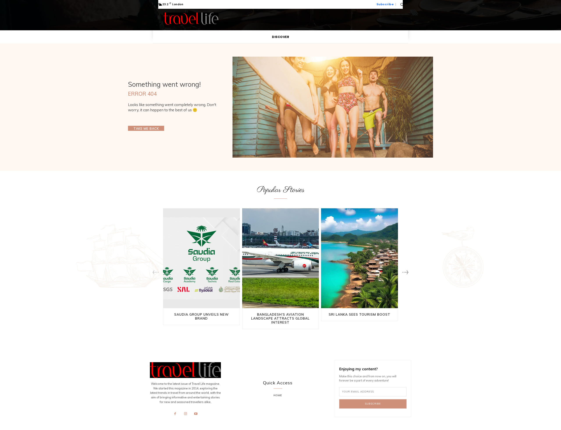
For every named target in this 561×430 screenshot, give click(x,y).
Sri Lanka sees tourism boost (359, 314)
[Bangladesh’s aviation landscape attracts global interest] (280, 258)
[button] (402, 4)
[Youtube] (196, 414)
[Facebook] (175, 414)
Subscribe (373, 403)
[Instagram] (185, 414)
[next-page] (405, 272)
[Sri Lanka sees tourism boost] (359, 258)
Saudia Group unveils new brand (201, 316)
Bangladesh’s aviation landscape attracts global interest (280, 318)
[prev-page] (155, 272)
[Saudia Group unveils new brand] (201, 258)
